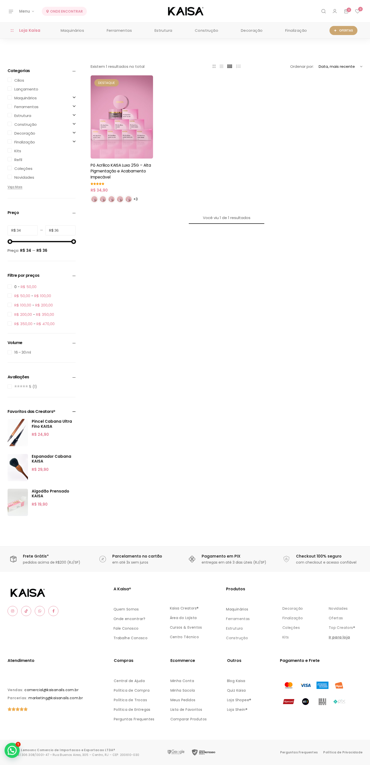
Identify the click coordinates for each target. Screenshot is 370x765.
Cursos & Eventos (186, 627)
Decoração (252, 30)
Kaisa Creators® (184, 608)
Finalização (296, 30)
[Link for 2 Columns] (214, 66)
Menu (24, 11)
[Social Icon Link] (13, 611)
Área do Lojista (183, 617)
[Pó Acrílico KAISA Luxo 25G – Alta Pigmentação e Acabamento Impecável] (122, 117)
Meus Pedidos (183, 699)
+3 (135, 199)
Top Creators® (342, 627)
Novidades (338, 608)
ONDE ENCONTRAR (66, 11)
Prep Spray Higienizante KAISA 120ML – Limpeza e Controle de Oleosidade (64, 740)
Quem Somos (126, 609)
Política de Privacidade (342, 752)
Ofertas (336, 618)
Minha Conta (182, 680)
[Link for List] (238, 66)
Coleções (291, 627)
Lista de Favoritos (186, 709)
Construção (206, 30)
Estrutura (163, 30)
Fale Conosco (126, 628)
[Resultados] (323, 11)
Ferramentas (119, 30)
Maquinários (72, 30)
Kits (285, 637)
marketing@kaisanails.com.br (55, 697)
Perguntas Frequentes (134, 719)
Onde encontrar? (129, 618)
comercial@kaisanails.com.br (51, 689)
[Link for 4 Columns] (229, 66)
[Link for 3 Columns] (222, 66)
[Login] (335, 11)
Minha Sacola (182, 690)
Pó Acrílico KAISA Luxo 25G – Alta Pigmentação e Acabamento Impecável (121, 171)
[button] (357, 11)
